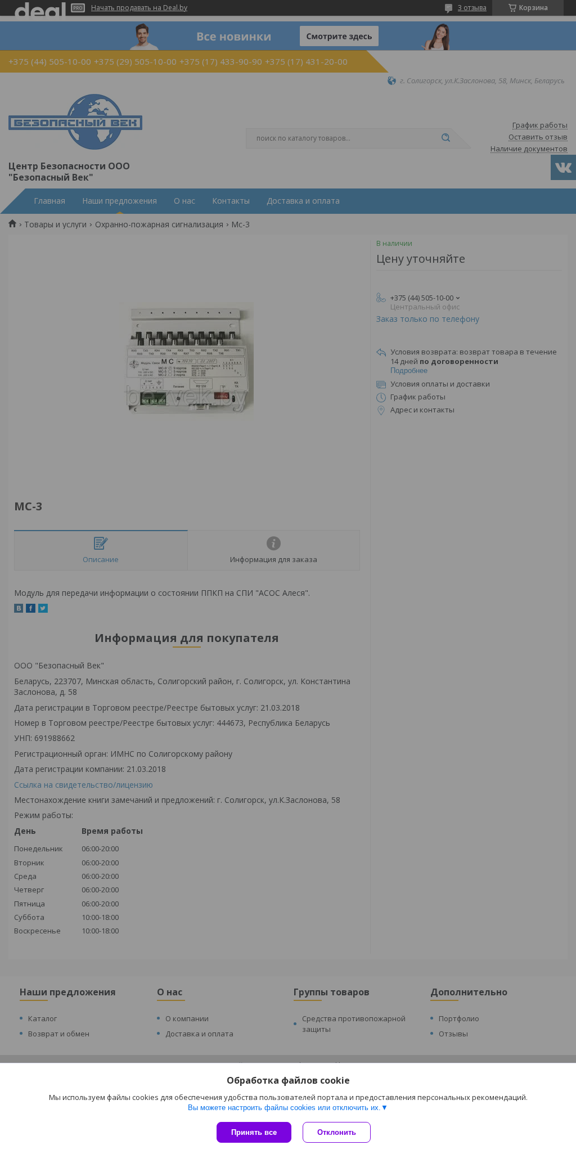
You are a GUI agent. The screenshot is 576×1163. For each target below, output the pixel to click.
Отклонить (336, 1132)
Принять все (254, 1132)
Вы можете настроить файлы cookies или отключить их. (284, 1107)
